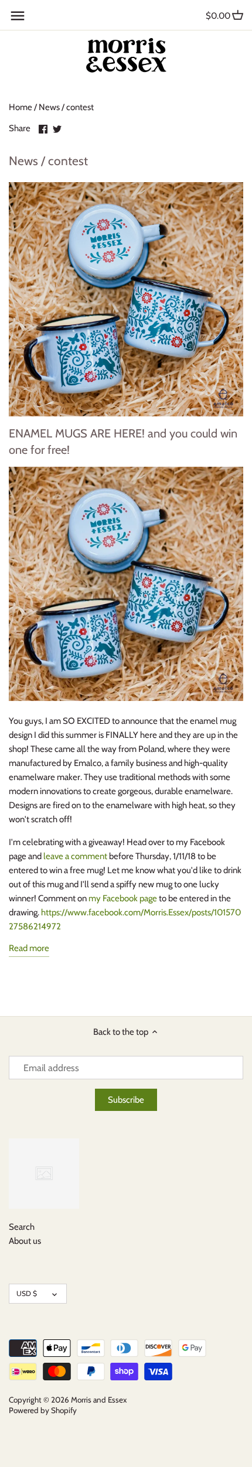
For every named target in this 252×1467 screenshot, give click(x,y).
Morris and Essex (99, 1399)
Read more (29, 948)
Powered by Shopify (43, 1410)
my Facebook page (122, 898)
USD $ (26, 1293)
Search (22, 1227)
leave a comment (75, 856)
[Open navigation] (17, 16)
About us (25, 1241)
